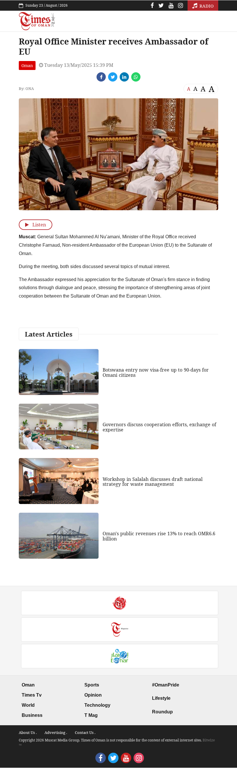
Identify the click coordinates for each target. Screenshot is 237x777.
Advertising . (56, 732)
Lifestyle (161, 698)
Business (32, 715)
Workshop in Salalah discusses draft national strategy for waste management (153, 482)
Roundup (162, 711)
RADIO (206, 6)
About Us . (28, 732)
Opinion (93, 695)
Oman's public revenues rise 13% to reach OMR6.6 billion (159, 536)
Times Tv (32, 695)
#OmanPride (165, 684)
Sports (91, 684)
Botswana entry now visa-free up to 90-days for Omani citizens (156, 372)
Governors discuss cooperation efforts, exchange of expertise (159, 427)
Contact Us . (85, 732)
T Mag (91, 715)
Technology (97, 705)
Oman (27, 65)
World (28, 705)
